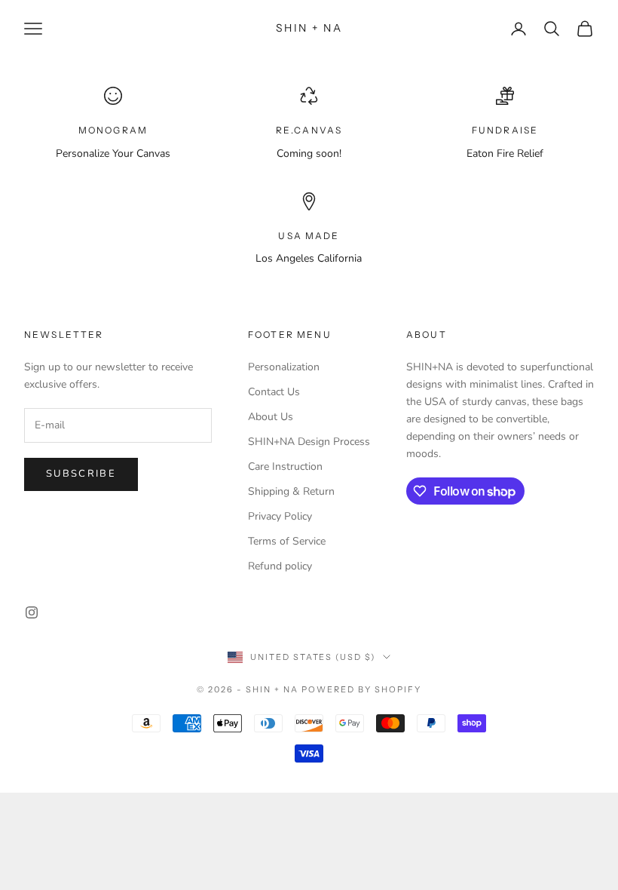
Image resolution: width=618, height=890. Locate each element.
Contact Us (274, 392)
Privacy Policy (280, 516)
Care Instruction (285, 466)
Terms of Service (287, 541)
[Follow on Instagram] (31, 612)
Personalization (284, 367)
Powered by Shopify (361, 689)
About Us (270, 417)
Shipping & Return (291, 491)
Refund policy (280, 566)
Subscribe (81, 473)
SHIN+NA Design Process (309, 441)
